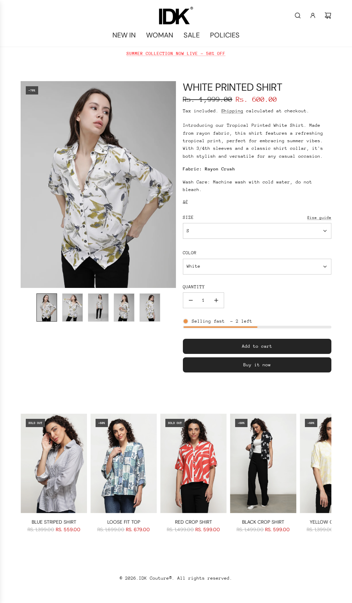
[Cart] (328, 15)
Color (190, 252)
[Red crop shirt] (193, 463)
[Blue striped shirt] (54, 463)
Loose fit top (123, 522)
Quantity (194, 286)
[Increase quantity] (216, 300)
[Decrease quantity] (190, 300)
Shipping (232, 110)
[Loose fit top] (123, 463)
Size (188, 217)
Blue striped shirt (54, 522)
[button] (26, 184)
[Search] (297, 15)
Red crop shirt (193, 522)
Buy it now (257, 364)
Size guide (319, 217)
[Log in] (312, 15)
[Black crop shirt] (263, 463)
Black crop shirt (263, 522)
